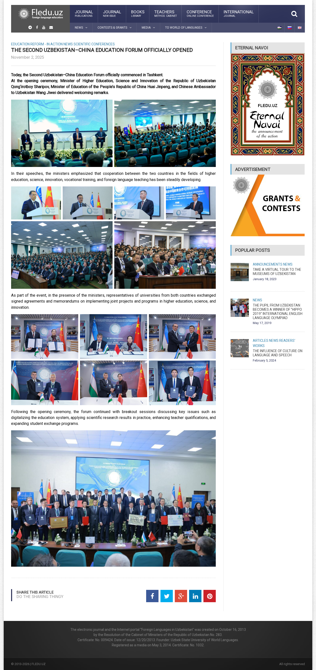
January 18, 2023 (264, 279)
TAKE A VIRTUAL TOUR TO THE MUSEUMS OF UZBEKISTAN (277, 272)
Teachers (165, 13)
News (68, 44)
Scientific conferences (94, 44)
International (239, 13)
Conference (200, 13)
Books (137, 13)
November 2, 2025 (27, 57)
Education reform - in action (37, 44)
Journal (84, 13)
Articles (260, 341)
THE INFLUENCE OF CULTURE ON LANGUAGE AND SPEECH (277, 353)
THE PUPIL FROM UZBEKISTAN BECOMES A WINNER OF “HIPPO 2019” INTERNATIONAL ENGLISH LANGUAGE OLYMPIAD (277, 311)
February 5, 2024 (264, 360)
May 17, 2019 (262, 323)
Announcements (267, 264)
